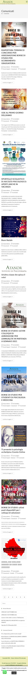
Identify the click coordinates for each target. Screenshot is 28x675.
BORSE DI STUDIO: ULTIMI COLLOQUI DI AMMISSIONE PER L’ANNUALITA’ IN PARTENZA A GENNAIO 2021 (14, 336)
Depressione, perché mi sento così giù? (12, 633)
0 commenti (23, 69)
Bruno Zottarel (4, 636)
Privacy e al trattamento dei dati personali (12, 670)
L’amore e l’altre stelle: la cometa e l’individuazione (12, 617)
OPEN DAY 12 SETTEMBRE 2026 (9, 612)
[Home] (1, 13)
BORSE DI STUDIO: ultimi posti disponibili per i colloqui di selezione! (12, 510)
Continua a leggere (8, 82)
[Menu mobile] (27, 1)
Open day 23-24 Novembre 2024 (8, 625)
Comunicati (6, 13)
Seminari (13, 457)
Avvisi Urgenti (6, 69)
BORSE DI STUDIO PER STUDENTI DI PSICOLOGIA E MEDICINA (13, 397)
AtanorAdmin (6, 67)
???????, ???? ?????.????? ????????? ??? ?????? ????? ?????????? (11, 565)
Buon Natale (7, 240)
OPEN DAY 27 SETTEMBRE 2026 (9, 614)
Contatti (12, 573)
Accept (14, 673)
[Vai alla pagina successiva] (24, 597)
